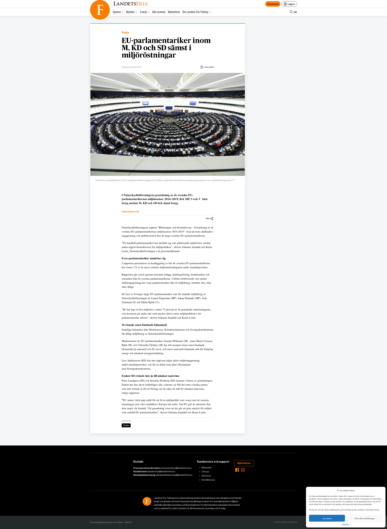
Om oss (205, 471)
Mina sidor (207, 467)
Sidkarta (128, 522)
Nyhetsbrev (174, 12)
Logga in (291, 3)
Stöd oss (206, 476)
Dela (208, 218)
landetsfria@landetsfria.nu (161, 471)
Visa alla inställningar (364, 518)
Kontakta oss (208, 480)
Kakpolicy (346, 524)
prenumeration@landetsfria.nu (176, 468)
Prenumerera (272, 3)
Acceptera (327, 518)
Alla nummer (159, 12)
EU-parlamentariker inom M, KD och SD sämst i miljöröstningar (166, 48)
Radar (125, 32)
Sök (295, 11)
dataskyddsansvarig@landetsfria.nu (174, 475)
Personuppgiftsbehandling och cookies (106, 522)
